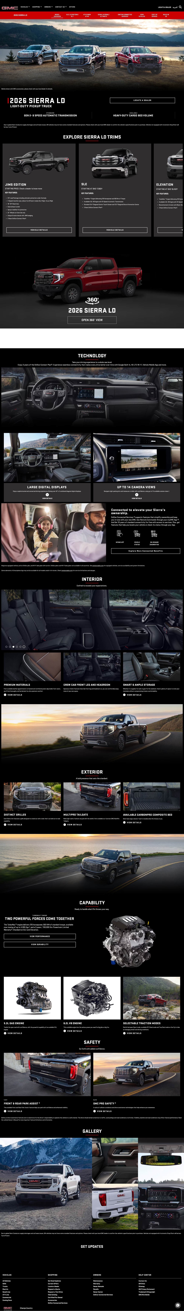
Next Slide (180, 620)
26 (178, 519)
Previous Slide (3, 620)
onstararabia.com (98, 566)
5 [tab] (20, 646)
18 (25, 218)
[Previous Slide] (2, 1184)
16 (101, 188)
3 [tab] (13, 646)
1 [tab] (6, 646)
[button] (178, 1305)
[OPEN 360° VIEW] (92, 282)
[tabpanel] (92, 620)
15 (11, 929)
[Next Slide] (172, 115)
